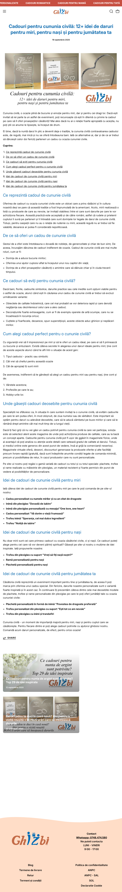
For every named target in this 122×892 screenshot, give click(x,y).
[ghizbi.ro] (61, 11)
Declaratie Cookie (91, 885)
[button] (111, 11)
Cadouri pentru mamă (72, 3)
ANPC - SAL (91, 875)
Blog (30, 865)
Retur (30, 875)
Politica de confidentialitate (91, 865)
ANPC (91, 870)
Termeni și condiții (30, 880)
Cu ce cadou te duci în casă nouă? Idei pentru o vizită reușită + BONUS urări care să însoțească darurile (38, 719)
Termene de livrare (30, 870)
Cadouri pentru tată (106, 3)
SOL (91, 880)
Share (11, 638)
